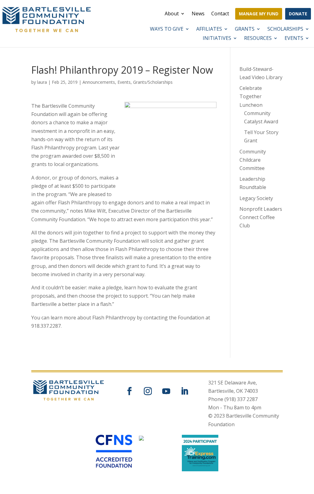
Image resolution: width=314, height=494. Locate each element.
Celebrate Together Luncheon (250, 96)
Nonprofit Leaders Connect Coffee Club (260, 217)
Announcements (98, 82)
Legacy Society (256, 198)
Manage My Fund (258, 14)
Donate (298, 14)
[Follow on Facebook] (129, 391)
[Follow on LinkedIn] (185, 391)
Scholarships (285, 29)
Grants (245, 29)
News (198, 14)
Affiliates (209, 29)
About (172, 14)
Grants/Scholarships (153, 82)
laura (42, 82)
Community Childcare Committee (252, 160)
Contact (220, 14)
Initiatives (217, 38)
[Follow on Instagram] (148, 391)
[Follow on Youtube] (166, 391)
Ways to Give (166, 29)
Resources (258, 38)
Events (294, 38)
